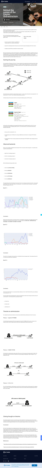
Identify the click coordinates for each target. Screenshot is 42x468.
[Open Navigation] (40, 1)
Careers (15, 458)
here (17, 437)
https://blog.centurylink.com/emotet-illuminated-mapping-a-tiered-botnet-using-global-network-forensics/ (20, 444)
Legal (25, 458)
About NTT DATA (5, 458)
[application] (21, 465)
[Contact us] (35, 1)
